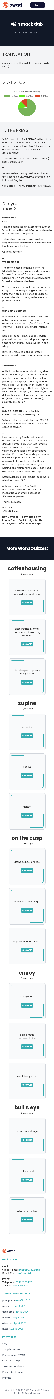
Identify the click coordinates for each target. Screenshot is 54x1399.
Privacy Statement (13, 1372)
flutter (6, 1328)
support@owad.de (29, 1269)
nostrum (7, 1317)
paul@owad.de (23, 1273)
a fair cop (7, 1323)
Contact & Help (11, 1360)
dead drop (8, 1311)
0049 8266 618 (20, 1285)
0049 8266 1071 (24, 1282)
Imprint (6, 1377)
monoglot (7, 1306)
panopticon (9, 1300)
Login (37, 5)
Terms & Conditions (13, 1366)
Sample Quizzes (11, 1349)
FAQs (5, 1343)
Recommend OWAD (13, 1355)
